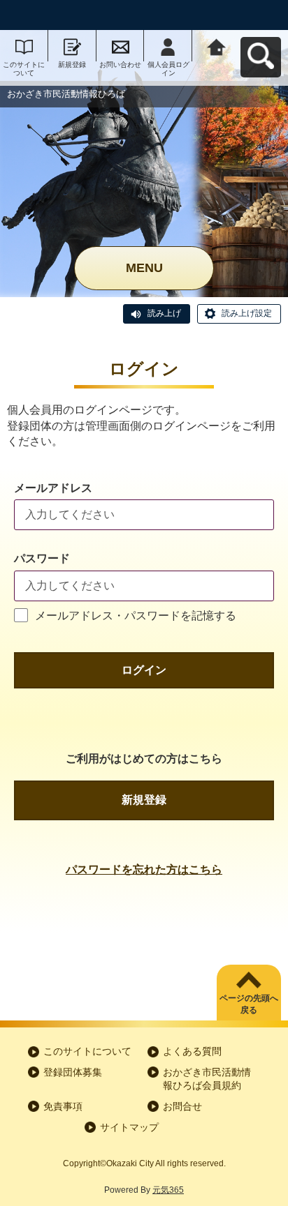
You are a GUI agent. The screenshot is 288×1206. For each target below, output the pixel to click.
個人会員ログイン (168, 69)
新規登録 (72, 64)
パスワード (42, 558)
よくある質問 (192, 1051)
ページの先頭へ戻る (248, 1004)
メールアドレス (53, 488)
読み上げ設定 (247, 313)
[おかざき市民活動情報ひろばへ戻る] (216, 45)
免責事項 (62, 1106)
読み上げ (164, 313)
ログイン (144, 670)
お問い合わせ (120, 64)
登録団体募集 (72, 1072)
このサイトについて (24, 69)
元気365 (168, 1190)
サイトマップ (129, 1127)
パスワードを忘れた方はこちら (144, 869)
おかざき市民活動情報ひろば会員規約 (207, 1079)
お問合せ (182, 1106)
